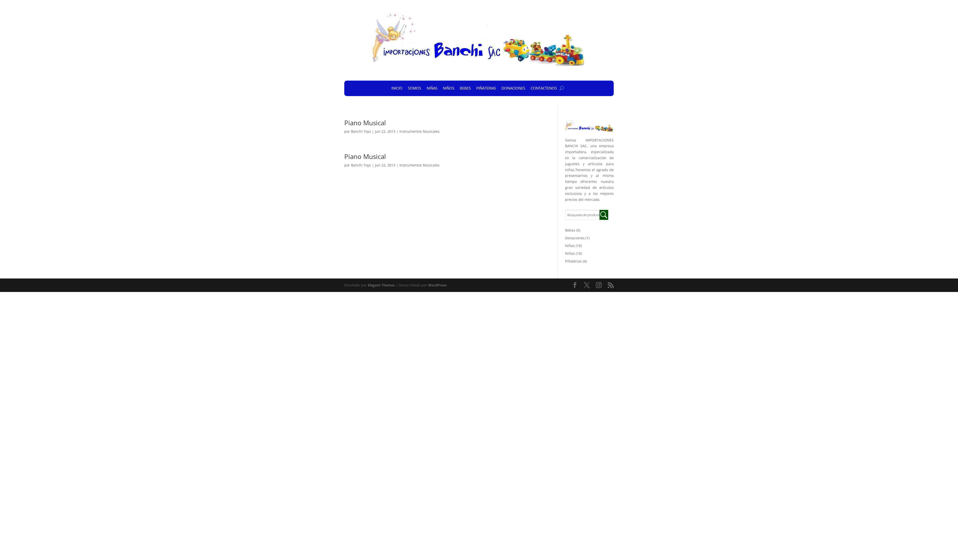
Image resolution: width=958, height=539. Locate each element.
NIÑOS (448, 88)
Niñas (570, 245)
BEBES (465, 88)
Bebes (570, 230)
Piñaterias (573, 261)
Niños (570, 253)
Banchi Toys (361, 131)
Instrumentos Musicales (419, 131)
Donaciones (575, 238)
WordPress (437, 285)
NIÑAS (432, 88)
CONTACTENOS (544, 88)
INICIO (396, 88)
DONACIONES (513, 88)
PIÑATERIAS (486, 88)
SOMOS (414, 88)
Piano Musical (365, 122)
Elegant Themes (381, 285)
